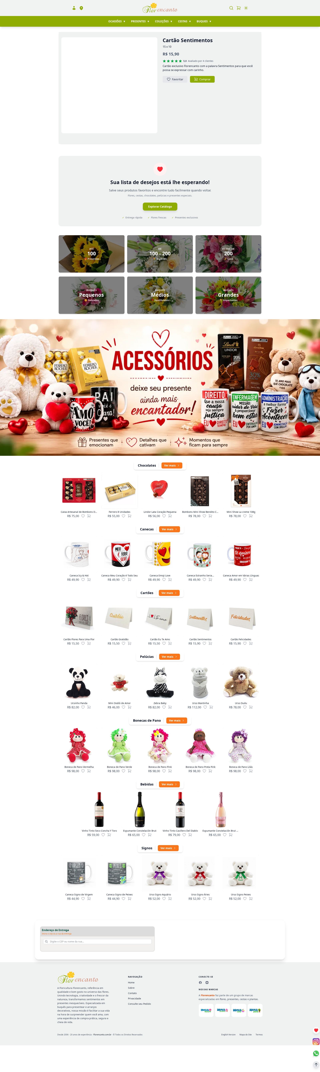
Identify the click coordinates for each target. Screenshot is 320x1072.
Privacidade (134, 998)
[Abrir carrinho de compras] (238, 8)
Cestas (184, 21)
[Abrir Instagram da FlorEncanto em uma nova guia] (316, 1042)
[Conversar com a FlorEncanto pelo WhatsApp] (316, 1053)
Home (131, 982)
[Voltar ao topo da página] (316, 1064)
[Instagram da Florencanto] (207, 982)
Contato (132, 993)
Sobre (131, 987)
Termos (259, 1034)
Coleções (164, 21)
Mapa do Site (246, 1034)
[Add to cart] (89, 516)
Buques (204, 21)
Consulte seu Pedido (139, 1003)
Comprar (205, 79)
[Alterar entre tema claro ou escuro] (246, 8)
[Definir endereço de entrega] (81, 8)
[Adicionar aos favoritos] (83, 516)
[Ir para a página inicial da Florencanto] (160, 8)
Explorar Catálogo (160, 206)
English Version (228, 1034)
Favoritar (177, 79)
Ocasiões (117, 21)
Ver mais (170, 465)
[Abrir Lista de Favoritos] (316, 1030)
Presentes (140, 21)
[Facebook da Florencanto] (200, 982)
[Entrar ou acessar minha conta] (74, 8)
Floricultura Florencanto (73, 988)
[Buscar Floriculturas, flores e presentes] (231, 8)
